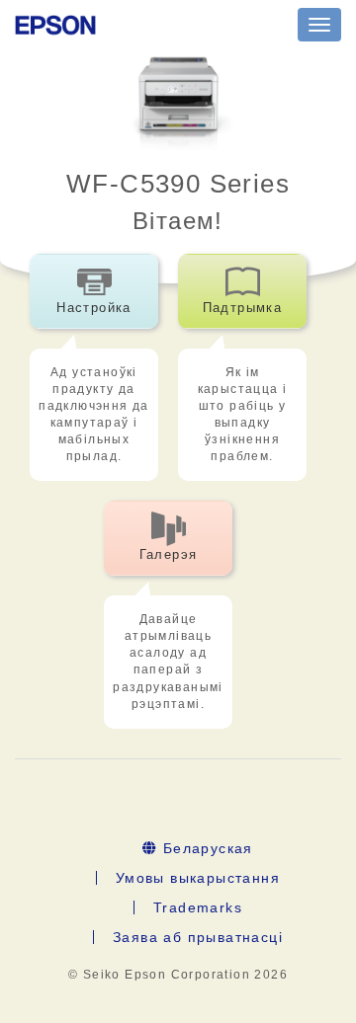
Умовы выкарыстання (198, 878)
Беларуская (205, 848)
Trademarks (197, 907)
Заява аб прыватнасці (198, 937)
